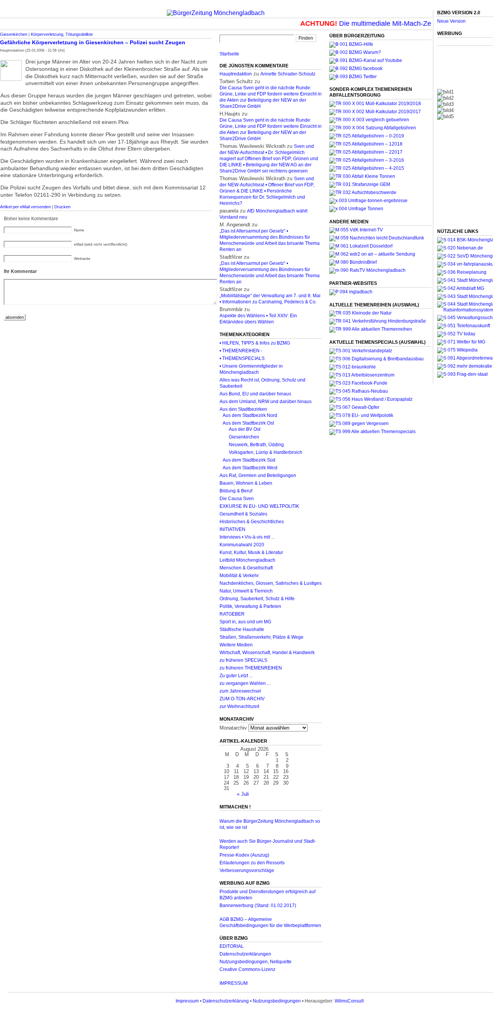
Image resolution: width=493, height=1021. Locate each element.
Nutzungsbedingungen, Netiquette (256, 961)
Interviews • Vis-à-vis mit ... (247, 537)
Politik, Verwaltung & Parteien (250, 606)
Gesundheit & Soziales (243, 514)
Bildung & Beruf (236, 491)
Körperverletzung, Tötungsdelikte (62, 34)
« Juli (243, 794)
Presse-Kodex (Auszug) (244, 855)
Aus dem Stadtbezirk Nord (250, 415)
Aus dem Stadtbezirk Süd (249, 460)
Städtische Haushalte (242, 629)
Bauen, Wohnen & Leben (246, 483)
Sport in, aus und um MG (245, 621)
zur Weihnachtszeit (239, 706)
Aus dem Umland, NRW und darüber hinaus (266, 401)
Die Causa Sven (237, 498)
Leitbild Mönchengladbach (247, 560)
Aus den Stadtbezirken (243, 409)
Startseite (229, 54)
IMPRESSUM (234, 983)
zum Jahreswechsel (240, 691)
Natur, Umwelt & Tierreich (246, 591)
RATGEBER (232, 614)
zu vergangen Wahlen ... (245, 683)
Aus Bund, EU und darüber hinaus (255, 394)
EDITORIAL (232, 946)
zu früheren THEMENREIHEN (251, 668)
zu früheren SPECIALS (243, 660)
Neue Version (451, 21)
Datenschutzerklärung (226, 1001)
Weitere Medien (236, 645)
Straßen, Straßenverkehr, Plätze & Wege (262, 637)
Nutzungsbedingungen (277, 1001)
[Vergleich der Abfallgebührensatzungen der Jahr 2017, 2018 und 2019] (369, 119)
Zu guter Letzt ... (236, 675)
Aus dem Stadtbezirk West (250, 467)
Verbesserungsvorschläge (247, 870)
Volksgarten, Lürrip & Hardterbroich (265, 452)
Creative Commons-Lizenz (247, 969)
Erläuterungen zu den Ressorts (252, 862)
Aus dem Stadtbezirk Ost (248, 423)
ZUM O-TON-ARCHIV (242, 698)
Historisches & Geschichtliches (252, 521)
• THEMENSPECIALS (242, 358)
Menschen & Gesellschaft (246, 568)
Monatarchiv (233, 728)
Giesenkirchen (13, 34)
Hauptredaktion (236, 74)
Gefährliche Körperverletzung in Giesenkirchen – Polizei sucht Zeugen (92, 42)
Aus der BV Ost (244, 429)
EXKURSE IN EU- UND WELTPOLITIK (259, 506)
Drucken (62, 206)
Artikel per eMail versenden (25, 206)
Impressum (187, 1001)
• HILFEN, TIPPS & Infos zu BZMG (255, 343)
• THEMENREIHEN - (241, 350)
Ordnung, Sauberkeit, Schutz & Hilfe (257, 598)
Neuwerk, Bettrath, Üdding (256, 444)
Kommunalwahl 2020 (242, 544)
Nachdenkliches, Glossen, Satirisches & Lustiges (271, 583)
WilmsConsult (349, 1001)
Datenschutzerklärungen (245, 954)
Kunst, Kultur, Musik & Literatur (251, 552)
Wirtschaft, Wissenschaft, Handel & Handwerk (267, 652)
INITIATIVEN (232, 529)
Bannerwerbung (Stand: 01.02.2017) (258, 905)
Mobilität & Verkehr (239, 575)
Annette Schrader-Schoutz (287, 74)
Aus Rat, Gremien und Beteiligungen (258, 475)
